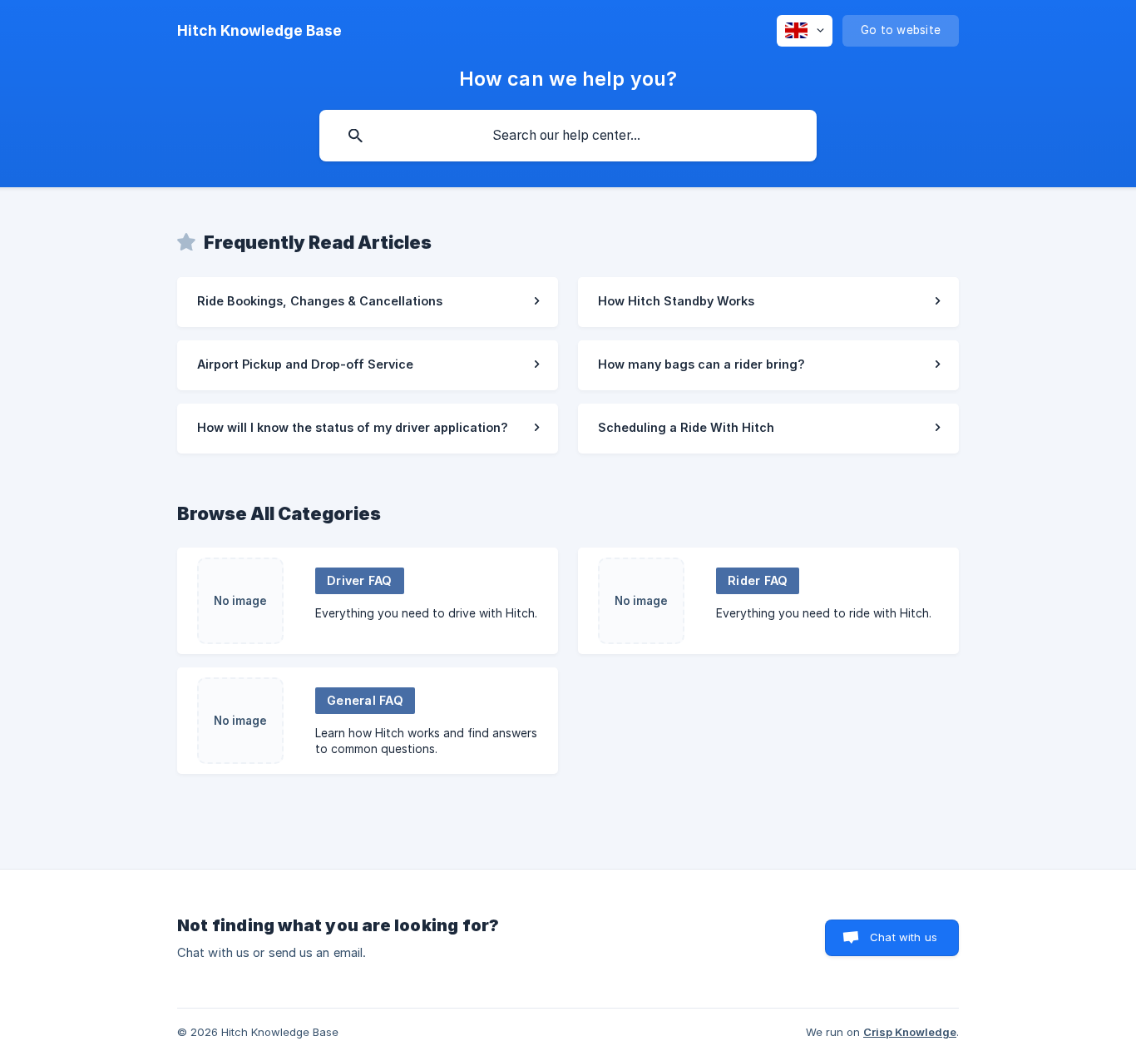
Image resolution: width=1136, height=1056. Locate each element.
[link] (367, 302)
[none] (259, 31)
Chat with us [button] (903, 937)
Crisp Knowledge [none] (909, 1032)
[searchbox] (568, 135)
